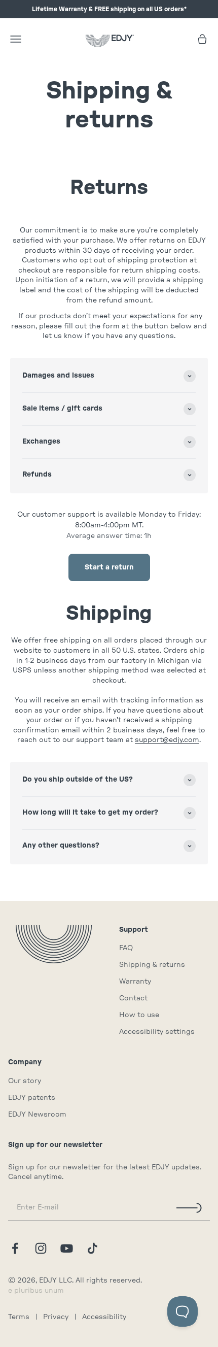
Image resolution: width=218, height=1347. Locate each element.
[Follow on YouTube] (67, 1248)
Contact (133, 998)
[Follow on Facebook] (15, 1248)
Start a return (109, 567)
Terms (18, 1317)
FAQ (126, 948)
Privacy (55, 1317)
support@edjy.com (167, 740)
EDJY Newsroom (37, 1114)
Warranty (135, 981)
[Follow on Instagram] (41, 1248)
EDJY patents (31, 1097)
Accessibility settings (157, 1031)
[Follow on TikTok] (92, 1248)
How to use (139, 1015)
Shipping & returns (152, 964)
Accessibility (104, 1317)
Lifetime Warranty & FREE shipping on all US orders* (109, 9)
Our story (24, 1081)
